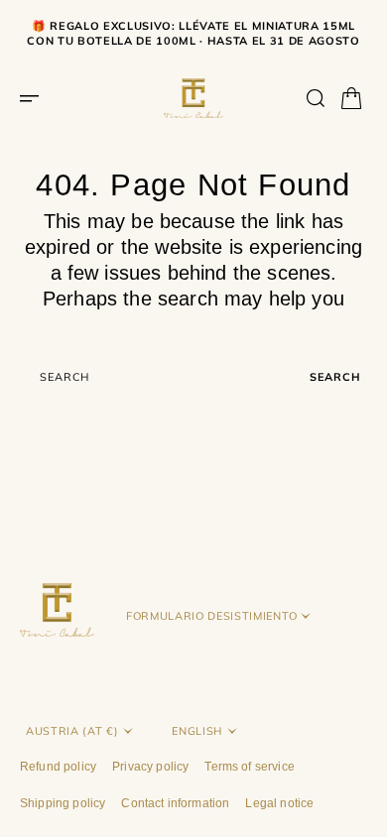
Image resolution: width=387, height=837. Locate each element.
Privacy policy (150, 767)
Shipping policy (62, 803)
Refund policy (58, 767)
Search (335, 377)
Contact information (175, 803)
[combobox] (162, 377)
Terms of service (249, 767)
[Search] (315, 98)
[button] (36, 98)
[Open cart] (351, 98)
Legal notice (279, 803)
